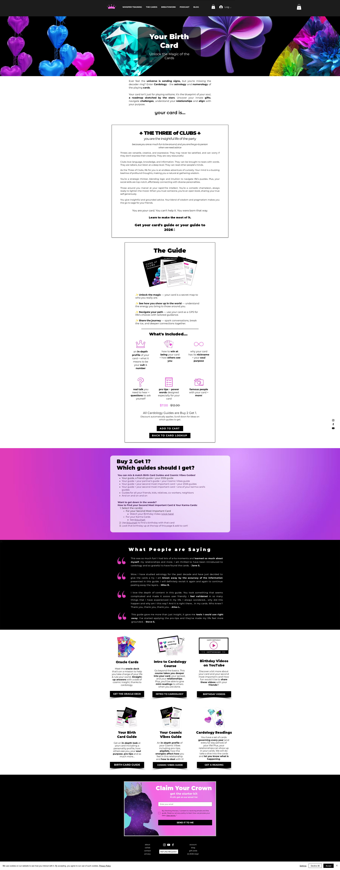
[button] (213, 6)
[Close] (336, 866)
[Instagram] (333, 420)
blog (193, 848)
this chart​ (139, 519)
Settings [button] (303, 865)
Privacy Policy (105, 865)
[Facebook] (333, 424)
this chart (131, 522)
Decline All (315, 865)
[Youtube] (333, 428)
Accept (328, 865)
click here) (168, 514)
